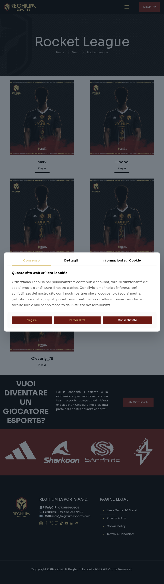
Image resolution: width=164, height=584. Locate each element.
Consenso (31, 260)
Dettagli (71, 260)
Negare (32, 320)
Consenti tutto (127, 320)
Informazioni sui (121, 260)
